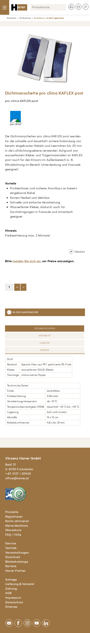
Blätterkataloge (16, 562)
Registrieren (13, 516)
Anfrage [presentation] (44, 350)
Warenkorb (13, 530)
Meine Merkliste (16, 526)
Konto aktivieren (17, 521)
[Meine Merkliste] (86, 7)
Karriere (11, 566)
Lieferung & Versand (19, 584)
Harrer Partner (15, 571)
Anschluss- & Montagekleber (49, 18)
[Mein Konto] (71, 7)
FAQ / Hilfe (13, 535)
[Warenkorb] (78, 7)
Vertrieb (11, 548)
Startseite (11, 18)
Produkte (11, 512)
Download (12, 557)
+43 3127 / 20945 (18, 473)
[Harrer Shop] (19, 7)
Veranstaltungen (17, 552)
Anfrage (11, 579)
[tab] (45, 328)
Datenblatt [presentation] (45, 335)
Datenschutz (14, 602)
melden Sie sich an (26, 261)
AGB (8, 593)
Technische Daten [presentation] (44, 328)
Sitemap (11, 607)
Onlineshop (25, 18)
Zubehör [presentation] (44, 343)
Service (10, 543)
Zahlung (11, 588)
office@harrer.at (17, 478)
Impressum (13, 598)
